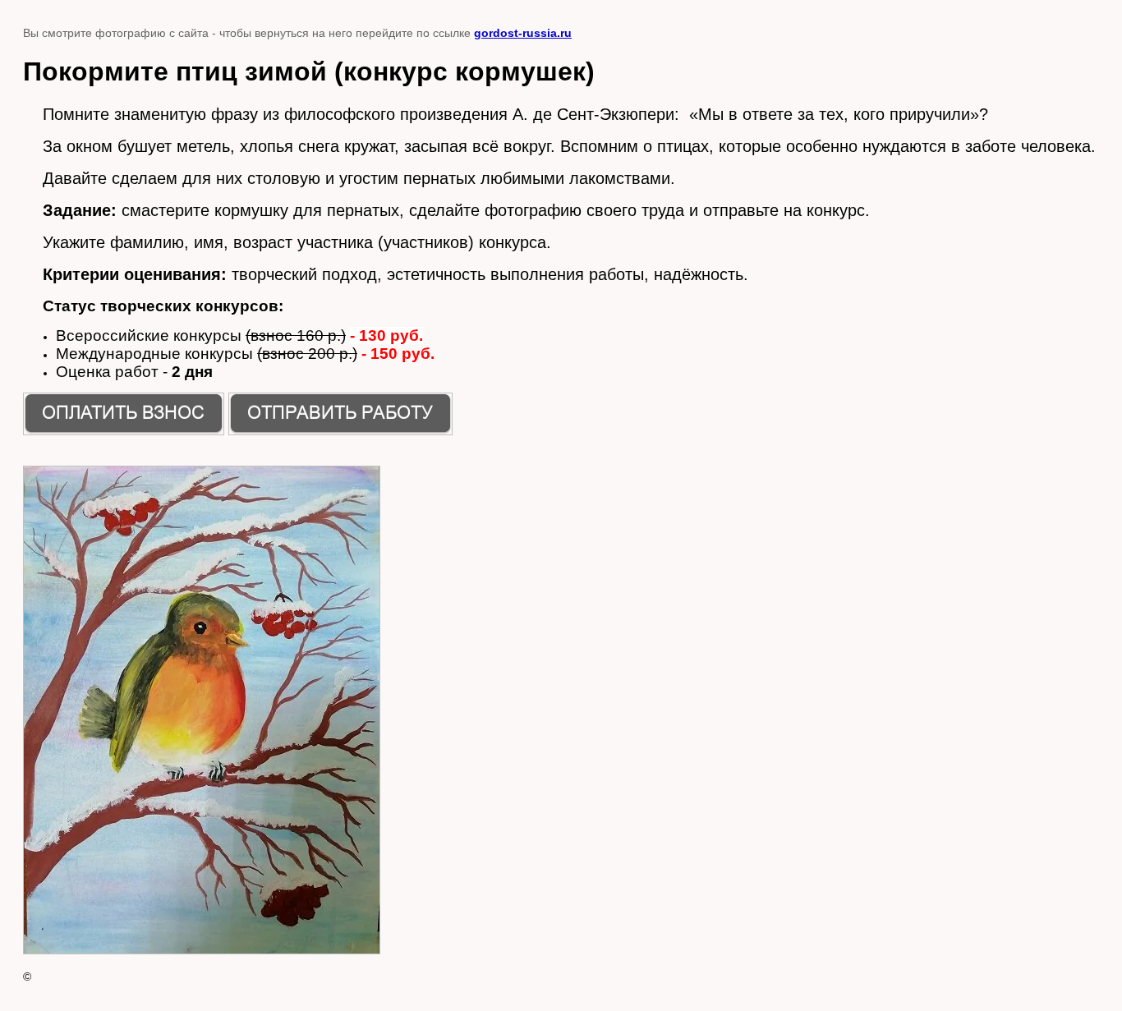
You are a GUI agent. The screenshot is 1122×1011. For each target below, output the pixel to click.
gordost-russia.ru (523, 32)
